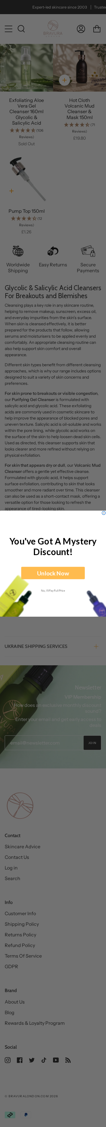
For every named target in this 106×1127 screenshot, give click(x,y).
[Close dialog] (103, 512)
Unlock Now (53, 572)
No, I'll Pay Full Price (53, 590)
